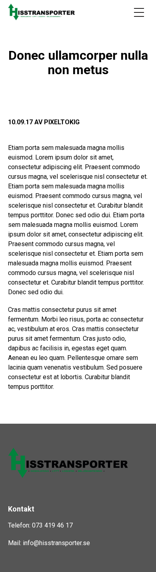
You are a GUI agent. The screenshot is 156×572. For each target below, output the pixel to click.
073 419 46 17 (52, 525)
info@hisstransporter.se (56, 543)
